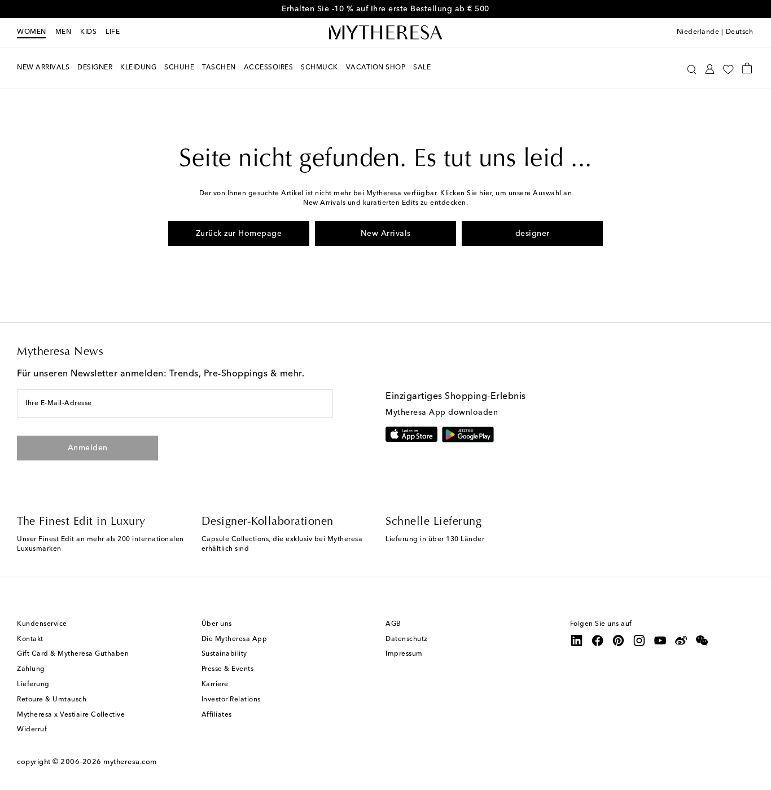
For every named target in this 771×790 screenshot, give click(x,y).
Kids (88, 32)
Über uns (216, 624)
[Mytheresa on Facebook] (597, 640)
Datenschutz (407, 639)
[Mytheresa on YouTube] (660, 640)
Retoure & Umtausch (51, 699)
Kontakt (30, 639)
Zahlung (31, 669)
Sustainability (224, 654)
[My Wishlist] (728, 68)
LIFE (113, 32)
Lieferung (33, 684)
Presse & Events (227, 669)
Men (63, 32)
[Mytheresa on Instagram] (639, 640)
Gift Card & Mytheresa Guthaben (73, 654)
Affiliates (216, 715)
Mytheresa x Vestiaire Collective (71, 715)
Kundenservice (42, 624)
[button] (691, 68)
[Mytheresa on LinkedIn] (577, 640)
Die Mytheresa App (234, 639)
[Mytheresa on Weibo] (681, 640)
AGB (393, 624)
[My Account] (709, 68)
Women (31, 32)
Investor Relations (231, 699)
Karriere (215, 684)
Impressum (404, 654)
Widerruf (32, 729)
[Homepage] (385, 32)
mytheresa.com (130, 762)
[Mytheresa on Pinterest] (618, 640)
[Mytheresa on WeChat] (702, 640)
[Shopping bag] (747, 67)
